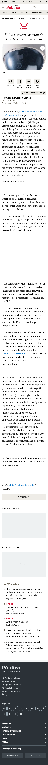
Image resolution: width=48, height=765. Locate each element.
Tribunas (33, 19)
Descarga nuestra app (11, 749)
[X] (21, 708)
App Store (36, 755)
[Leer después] (19, 81)
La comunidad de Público (16, 691)
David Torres (14, 625)
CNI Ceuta (15, 2)
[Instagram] (32, 708)
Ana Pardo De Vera (16, 614)
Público (11, 668)
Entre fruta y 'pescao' (17, 621)
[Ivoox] (21, 714)
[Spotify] (9, 714)
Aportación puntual (13, 685)
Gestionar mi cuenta (13, 678)
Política (4, 13)
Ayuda (7, 694)
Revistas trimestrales (11, 731)
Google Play (13, 755)
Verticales (6, 727)
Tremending (24, 13)
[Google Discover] (9, 708)
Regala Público (11, 688)
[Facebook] (15, 708)
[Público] (20, 7)
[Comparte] (11, 81)
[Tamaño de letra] (28, 81)
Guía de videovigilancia (21, 485)
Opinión (13, 13)
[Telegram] (4, 714)
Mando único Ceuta (26, 2)
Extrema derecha (39, 2)
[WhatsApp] (15, 714)
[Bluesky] (26, 708)
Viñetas (42, 19)
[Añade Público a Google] (4, 708)
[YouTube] (37, 708)
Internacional (37, 13)
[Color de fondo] (37, 81)
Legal (4, 738)
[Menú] (3, 7)
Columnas (23, 19)
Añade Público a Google (34, 93)
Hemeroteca (8, 19)
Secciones (6, 723)
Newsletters (9, 681)
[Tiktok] (43, 708)
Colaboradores (8, 735)
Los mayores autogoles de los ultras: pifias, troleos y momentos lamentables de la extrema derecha (24, 633)
